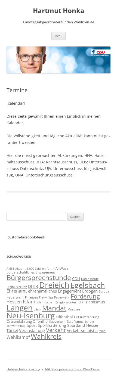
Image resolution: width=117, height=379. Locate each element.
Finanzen (31, 297)
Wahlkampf (18, 337)
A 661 (10, 268)
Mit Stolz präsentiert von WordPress (72, 369)
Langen (20, 307)
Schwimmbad (16, 326)
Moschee (73, 309)
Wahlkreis (46, 336)
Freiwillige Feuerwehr (54, 297)
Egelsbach (87, 285)
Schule (89, 322)
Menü (58, 36)
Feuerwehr (15, 297)
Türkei (12, 330)
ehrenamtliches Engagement (54, 291)
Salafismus (75, 321)
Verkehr (56, 330)
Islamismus (94, 302)
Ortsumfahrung (86, 317)
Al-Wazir (62, 268)
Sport (32, 325)
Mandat (54, 307)
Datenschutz (89, 279)
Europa (104, 291)
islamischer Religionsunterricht (59, 302)
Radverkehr (57, 321)
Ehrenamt (17, 291)
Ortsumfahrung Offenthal (27, 321)
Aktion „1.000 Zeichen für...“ (34, 269)
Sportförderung (52, 325)
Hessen (14, 302)
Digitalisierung (17, 287)
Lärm (37, 309)
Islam (29, 301)
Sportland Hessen (83, 325)
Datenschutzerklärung (23, 369)
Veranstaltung (32, 330)
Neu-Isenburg (31, 315)
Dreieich (54, 284)
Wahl (102, 331)
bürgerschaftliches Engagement (31, 272)
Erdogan (90, 291)
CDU (76, 278)
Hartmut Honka (58, 11)
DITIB (33, 286)
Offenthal (64, 316)
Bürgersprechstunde (39, 277)
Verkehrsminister (82, 330)
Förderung (85, 296)
